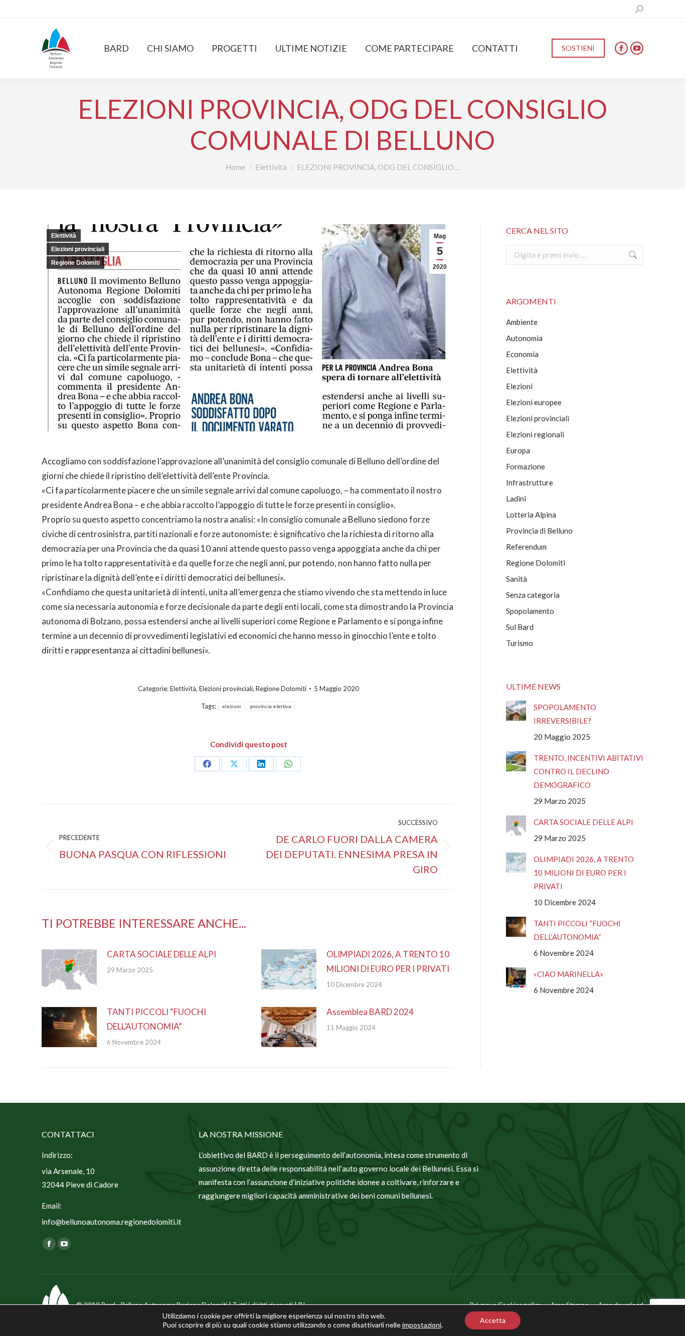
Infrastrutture (529, 482)
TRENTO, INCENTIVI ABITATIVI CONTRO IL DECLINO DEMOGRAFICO (588, 771)
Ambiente (522, 321)
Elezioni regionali (535, 434)
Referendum (526, 546)
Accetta (492, 1320)
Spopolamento (530, 610)
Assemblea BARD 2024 (370, 1012)
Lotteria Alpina (531, 514)
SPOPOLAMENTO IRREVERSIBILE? (565, 714)
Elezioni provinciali (77, 249)
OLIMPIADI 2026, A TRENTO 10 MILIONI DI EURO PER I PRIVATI (387, 961)
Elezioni (519, 386)
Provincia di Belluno (539, 530)
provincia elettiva (270, 706)
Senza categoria (533, 594)
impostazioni (421, 1324)
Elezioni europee (534, 402)
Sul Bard (520, 626)
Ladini (516, 498)
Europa (518, 450)
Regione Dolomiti (75, 262)
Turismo (519, 642)
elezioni (231, 706)
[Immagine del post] (69, 969)
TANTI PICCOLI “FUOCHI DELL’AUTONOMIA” (156, 1019)
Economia (522, 354)
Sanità (516, 578)
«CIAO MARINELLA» (568, 973)
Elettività (63, 235)
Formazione (525, 466)
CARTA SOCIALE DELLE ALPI (161, 954)
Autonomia (524, 338)
